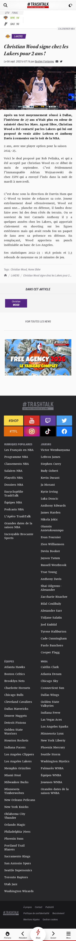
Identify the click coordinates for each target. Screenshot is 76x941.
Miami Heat (12, 775)
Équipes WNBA (51, 775)
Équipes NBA (13, 502)
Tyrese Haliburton (53, 631)
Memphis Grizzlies (17, 768)
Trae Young (49, 572)
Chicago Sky (49, 681)
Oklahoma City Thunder (14, 815)
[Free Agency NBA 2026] (38, 357)
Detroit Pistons (15, 722)
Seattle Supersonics (18, 870)
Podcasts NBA (14, 509)
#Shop (14, 420)
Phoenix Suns (13, 838)
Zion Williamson (52, 544)
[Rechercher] (5, 5)
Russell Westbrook (53, 565)
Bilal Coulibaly (51, 603)
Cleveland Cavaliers (18, 702)
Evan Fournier (51, 537)
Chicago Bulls (13, 695)
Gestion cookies (50, 919)
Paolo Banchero (52, 645)
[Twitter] (60, 61)
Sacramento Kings (17, 856)
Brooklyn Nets (14, 681)
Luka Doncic (49, 498)
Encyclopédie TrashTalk (13, 493)
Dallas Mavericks (16, 709)
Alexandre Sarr (51, 610)
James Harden (50, 512)
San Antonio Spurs (17, 863)
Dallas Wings (50, 695)
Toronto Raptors (16, 877)
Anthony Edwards (53, 505)
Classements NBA (16, 464)
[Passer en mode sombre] (70, 5)
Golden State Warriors (13, 731)
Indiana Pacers (15, 747)
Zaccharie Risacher (54, 596)
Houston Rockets (16, 740)
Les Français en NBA (19, 450)
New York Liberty (53, 740)
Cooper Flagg (50, 652)
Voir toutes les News (38, 321)
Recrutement (58, 913)
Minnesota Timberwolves (14, 791)
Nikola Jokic (49, 519)
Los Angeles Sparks (54, 726)
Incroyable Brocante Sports (18, 536)
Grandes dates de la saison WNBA (55, 791)
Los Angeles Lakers (18, 761)
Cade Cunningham (54, 638)
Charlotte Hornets (17, 688)
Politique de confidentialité (36, 913)
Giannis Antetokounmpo (52, 528)
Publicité (49, 907)
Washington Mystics (55, 761)
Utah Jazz (10, 884)
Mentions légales (31, 919)
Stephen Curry (51, 464)
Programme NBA (16, 457)
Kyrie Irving (49, 491)
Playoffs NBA (13, 477)
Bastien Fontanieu (44, 61)
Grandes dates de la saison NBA (18, 525)
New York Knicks (16, 807)
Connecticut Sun (52, 688)
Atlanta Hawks (14, 667)
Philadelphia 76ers (17, 831)
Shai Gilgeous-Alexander (51, 588)
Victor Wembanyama (55, 450)
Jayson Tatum (50, 558)
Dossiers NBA (13, 484)
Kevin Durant (50, 477)
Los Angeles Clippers (19, 754)
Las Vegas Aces (51, 719)
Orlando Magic (14, 824)
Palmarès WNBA (52, 768)
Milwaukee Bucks (16, 782)
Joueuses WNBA (51, 782)
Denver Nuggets (15, 715)
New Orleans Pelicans (19, 800)
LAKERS (15, 275)
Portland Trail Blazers (14, 847)
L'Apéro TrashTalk (17, 516)
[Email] (56, 61)
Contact (38, 907)
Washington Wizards (19, 891)
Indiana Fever (50, 712)
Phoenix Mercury (53, 747)
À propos (27, 907)
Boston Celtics (14, 674)
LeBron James (50, 457)
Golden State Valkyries (50, 703)
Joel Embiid (49, 624)
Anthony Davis (51, 579)
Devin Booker (50, 551)
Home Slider (34, 269)
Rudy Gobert (49, 471)
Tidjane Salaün (51, 617)
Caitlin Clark (50, 667)
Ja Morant (48, 484)
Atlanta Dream (51, 674)
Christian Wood (19, 269)
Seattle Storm (50, 754)
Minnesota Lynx (52, 733)
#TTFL (14, 431)
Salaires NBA (13, 471)
